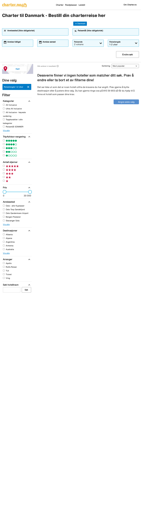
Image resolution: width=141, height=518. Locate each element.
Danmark (81, 23)
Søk (26, 290)
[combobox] (37, 33)
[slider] (4, 192)
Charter (59, 5)
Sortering (106, 66)
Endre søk (127, 54)
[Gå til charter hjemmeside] (14, 4)
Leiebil (82, 5)
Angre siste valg (126, 102)
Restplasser (71, 5)
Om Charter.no (130, 5)
